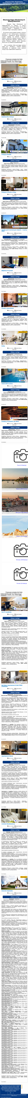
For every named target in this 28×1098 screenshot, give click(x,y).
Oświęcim (24, 742)
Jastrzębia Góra (23, 216)
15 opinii (21, 201)
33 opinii (22, 430)
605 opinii (20, 900)
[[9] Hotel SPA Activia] (14, 375)
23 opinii (20, 833)
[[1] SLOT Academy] (14, 604)
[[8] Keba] (14, 338)
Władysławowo (23, 65)
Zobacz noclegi (15, 85)
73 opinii (20, 765)
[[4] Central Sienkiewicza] (14, 816)
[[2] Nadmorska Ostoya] (14, 109)
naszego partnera (16, 95)
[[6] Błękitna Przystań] (14, 262)
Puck (25, 140)
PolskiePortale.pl (8, 1097)
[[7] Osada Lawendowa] (14, 300)
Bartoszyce (24, 877)
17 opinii (20, 88)
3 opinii (20, 317)
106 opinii (20, 126)
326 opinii (19, 163)
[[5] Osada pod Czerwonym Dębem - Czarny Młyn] (14, 222)
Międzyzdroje (23, 671)
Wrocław (24, 810)
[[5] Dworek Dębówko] (14, 883)
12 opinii (20, 279)
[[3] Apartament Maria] (14, 748)
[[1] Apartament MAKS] (14, 71)
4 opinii (19, 621)
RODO (14, 1091)
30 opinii (12, 241)
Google (18, 1085)
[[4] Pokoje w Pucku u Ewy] (14, 184)
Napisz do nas (14, 1095)
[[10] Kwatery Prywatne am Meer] (14, 413)
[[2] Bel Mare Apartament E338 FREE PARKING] (14, 677)
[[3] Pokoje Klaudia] (14, 146)
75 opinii (17, 355)
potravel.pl (25, 0)
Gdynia (25, 598)
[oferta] (15, 75)
